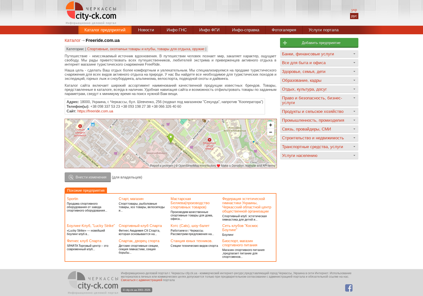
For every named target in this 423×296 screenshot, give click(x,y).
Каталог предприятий (105, 30)
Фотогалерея (284, 30)
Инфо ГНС (177, 30)
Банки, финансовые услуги (308, 54)
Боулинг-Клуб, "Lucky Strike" (91, 226)
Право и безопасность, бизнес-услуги (312, 100)
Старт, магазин (131, 199)
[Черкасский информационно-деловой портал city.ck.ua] (91, 12)
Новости (146, 30)
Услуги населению (299, 155)
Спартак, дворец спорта (139, 241)
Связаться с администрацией (141, 280)
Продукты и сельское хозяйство (312, 111)
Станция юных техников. (191, 241)
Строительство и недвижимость (313, 138)
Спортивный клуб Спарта (140, 226)
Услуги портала (324, 30)
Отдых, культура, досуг (304, 89)
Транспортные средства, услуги (312, 146)
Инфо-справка (245, 30)
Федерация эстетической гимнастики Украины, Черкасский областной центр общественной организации (246, 205)
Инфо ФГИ (209, 30)
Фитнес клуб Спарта (84, 241)
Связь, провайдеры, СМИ (306, 129)
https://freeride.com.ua (95, 111)
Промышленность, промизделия (313, 120)
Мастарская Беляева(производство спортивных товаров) (190, 203)
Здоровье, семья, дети (304, 71)
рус (354, 16)
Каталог (73, 40)
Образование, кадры (301, 80)
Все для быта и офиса (304, 62)
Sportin (72, 199)
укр (354, 10)
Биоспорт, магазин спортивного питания (239, 243)
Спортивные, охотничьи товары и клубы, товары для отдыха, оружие (145, 49)
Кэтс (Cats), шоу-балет (190, 226)
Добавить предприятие (321, 43)
